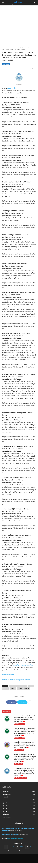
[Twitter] (27, 847)
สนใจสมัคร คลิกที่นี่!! (8, 675)
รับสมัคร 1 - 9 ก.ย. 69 (18, 750)
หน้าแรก (3, 48)
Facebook (11, 847)
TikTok (22, 847)
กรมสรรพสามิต (11, 88)
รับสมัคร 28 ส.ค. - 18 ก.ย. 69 (20, 778)
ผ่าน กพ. (31, 686)
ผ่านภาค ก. (6, 688)
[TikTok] (17, 847)
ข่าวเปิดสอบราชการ (7, 828)
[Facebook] (6, 847)
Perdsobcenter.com (7, 835)
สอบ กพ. (6, 830)
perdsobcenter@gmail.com (15, 839)
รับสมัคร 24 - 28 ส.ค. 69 (19, 723)
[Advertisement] (19, 25)
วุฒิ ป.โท (20, 688)
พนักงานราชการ (25, 828)
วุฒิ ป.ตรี (13, 688)
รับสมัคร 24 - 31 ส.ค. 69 (19, 737)
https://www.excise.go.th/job (23, 665)
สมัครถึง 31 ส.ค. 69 (18, 764)
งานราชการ (9, 48)
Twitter (32, 847)
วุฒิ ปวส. (26, 688)
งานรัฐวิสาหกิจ (16, 828)
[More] (30, 702)
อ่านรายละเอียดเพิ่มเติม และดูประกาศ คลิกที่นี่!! (16, 680)
